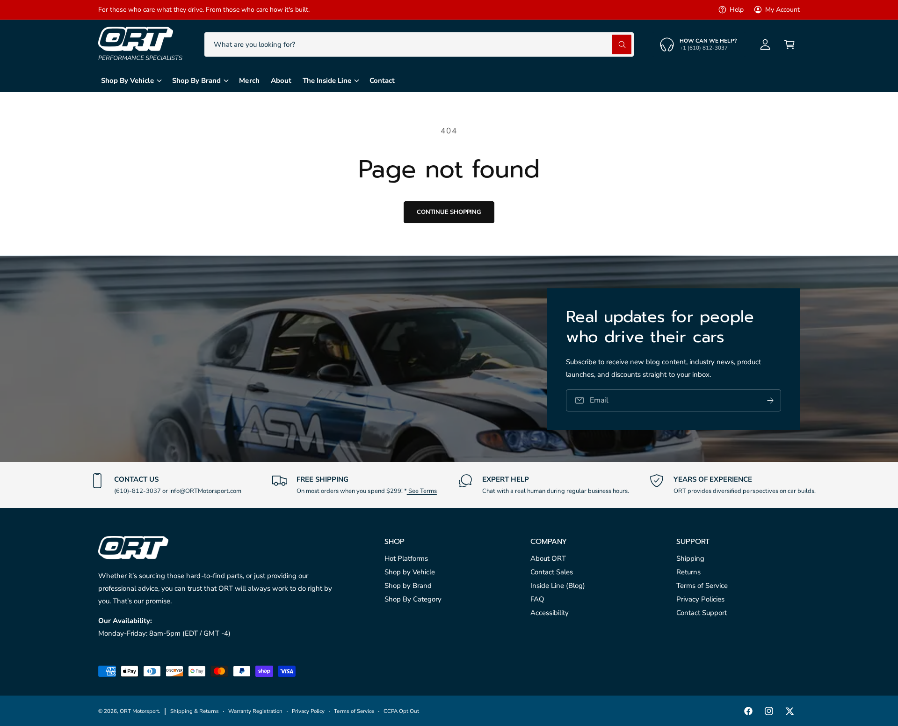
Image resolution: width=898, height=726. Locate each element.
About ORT (548, 558)
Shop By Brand (196, 80)
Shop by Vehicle (409, 572)
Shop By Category (413, 599)
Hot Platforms (406, 558)
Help (737, 9)
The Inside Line (327, 80)
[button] (789, 44)
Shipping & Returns (194, 711)
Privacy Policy (308, 711)
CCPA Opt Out (401, 711)
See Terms (422, 491)
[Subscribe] (770, 400)
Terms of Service (702, 585)
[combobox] (419, 44)
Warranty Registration (255, 711)
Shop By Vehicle (127, 80)
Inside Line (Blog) (557, 585)
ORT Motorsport (139, 711)
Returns (688, 572)
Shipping (690, 558)
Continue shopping (449, 212)
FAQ (537, 599)
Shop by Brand (408, 585)
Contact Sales (551, 572)
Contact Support (701, 612)
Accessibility (549, 612)
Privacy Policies (700, 599)
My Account (782, 9)
